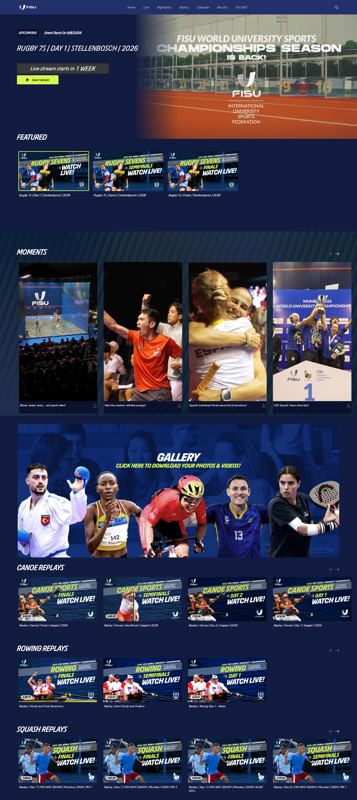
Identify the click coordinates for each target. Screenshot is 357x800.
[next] (337, 254)
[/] (27, 11)
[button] (336, 7)
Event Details (40, 80)
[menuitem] (131, 7)
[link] (27, 7)
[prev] (331, 254)
